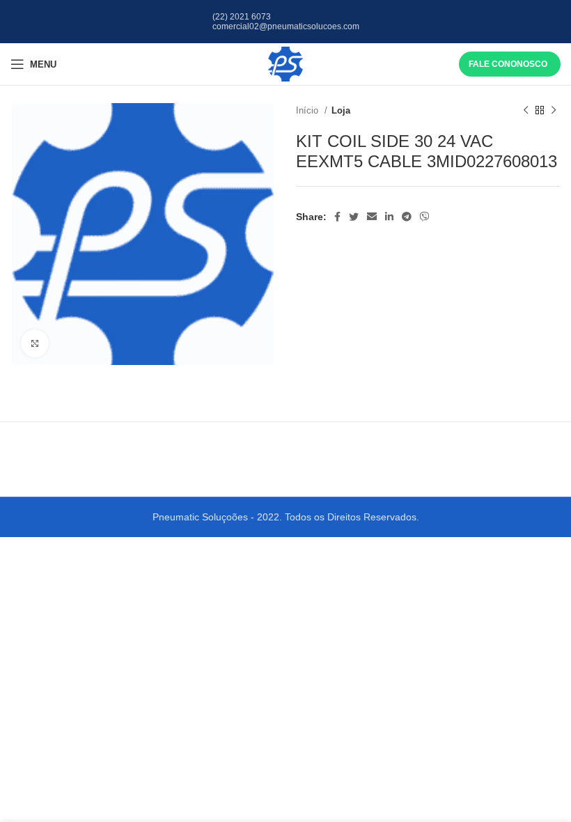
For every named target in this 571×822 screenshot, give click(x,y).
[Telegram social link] (407, 217)
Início (308, 110)
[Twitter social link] (354, 217)
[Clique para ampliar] (35, 343)
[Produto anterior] (526, 111)
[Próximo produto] (554, 111)
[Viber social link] (425, 217)
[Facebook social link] (337, 217)
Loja (340, 110)
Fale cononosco (508, 64)
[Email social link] (372, 217)
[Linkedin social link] (389, 217)
